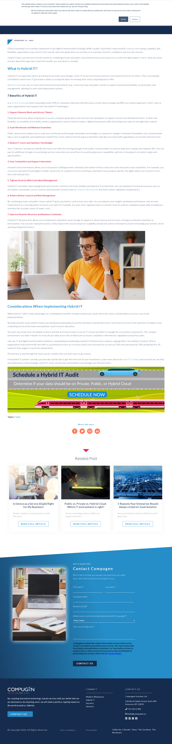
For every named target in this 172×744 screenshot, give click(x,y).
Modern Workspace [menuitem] (95, 697)
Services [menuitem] (90, 706)
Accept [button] (123, 19)
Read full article (33, 524)
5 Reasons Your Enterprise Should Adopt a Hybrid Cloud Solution (138, 505)
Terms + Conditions (67, 730)
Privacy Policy (114, 653)
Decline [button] (135, 19)
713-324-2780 (134, 709)
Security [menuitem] (90, 703)
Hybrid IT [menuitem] (90, 700)
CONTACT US (19, 714)
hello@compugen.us (137, 714)
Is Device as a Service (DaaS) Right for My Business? (33, 505)
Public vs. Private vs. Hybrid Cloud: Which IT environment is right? (85, 505)
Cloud (17, 417)
